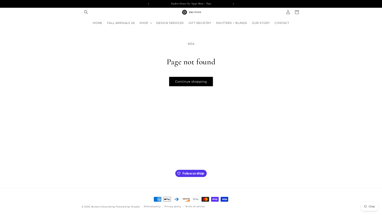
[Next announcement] (233, 4)
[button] (86, 12)
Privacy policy (173, 206)
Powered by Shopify (128, 206)
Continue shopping (191, 81)
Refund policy (152, 206)
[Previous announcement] (148, 4)
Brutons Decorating (103, 206)
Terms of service (195, 206)
